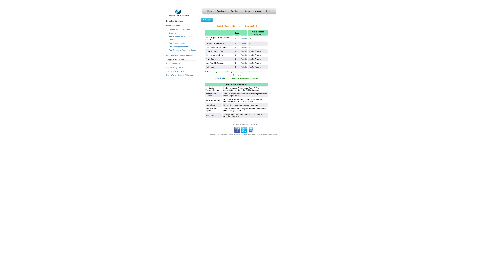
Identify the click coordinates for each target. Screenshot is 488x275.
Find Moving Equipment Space (181, 47)
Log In (268, 11)
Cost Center (235, 11)
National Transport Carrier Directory (179, 31)
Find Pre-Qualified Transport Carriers (180, 38)
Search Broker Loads (175, 71)
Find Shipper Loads (177, 43)
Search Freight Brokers (176, 67)
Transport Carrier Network (228, 134)
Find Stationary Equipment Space (182, 50)
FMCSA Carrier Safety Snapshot (179, 55)
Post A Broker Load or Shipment (179, 75)
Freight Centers (173, 25)
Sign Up (258, 11)
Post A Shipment (173, 64)
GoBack (207, 20)
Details (244, 39)
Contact (247, 11)
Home (209, 11)
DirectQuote (221, 11)
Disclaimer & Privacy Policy (244, 124)
